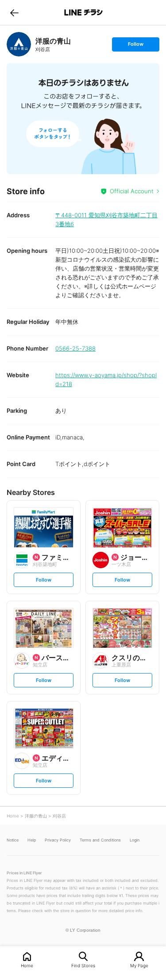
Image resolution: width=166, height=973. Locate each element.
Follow (135, 46)
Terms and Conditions (100, 840)
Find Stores (83, 965)
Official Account (132, 191)
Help (31, 840)
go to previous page (14, 12)
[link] (19, 44)
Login (134, 840)
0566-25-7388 (75, 348)
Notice (13, 840)
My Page (139, 965)
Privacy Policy (58, 840)
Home (27, 965)
